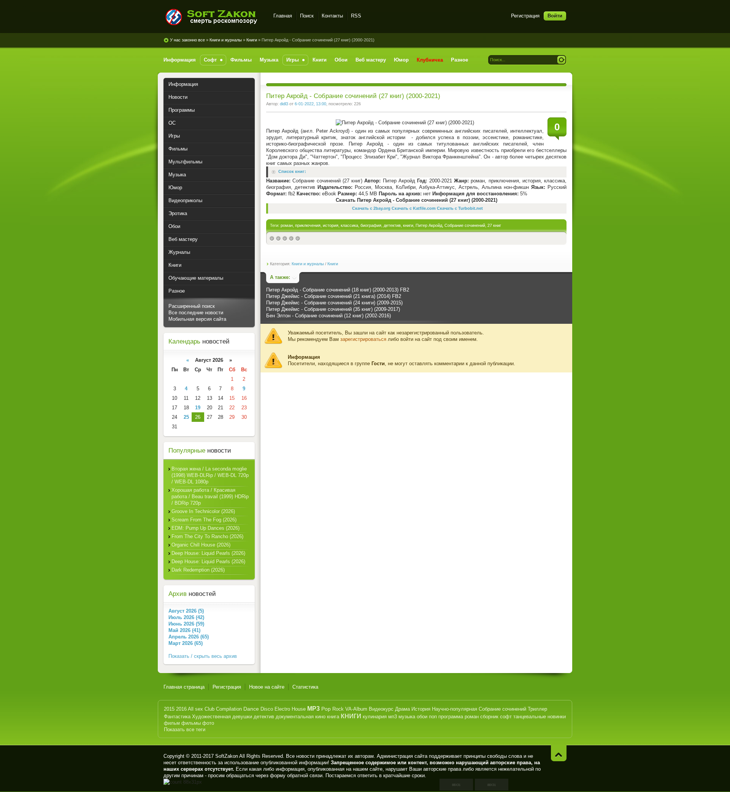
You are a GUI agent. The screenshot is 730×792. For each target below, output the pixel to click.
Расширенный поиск (191, 306)
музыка (406, 716)
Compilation (229, 709)
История (420, 709)
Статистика (305, 687)
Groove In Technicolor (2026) (203, 511)
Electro (282, 709)
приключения (308, 225)
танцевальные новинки (539, 716)
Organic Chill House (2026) (200, 545)
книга (333, 716)
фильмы (191, 723)
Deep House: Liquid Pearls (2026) (208, 553)
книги (408, 225)
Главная (282, 16)
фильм (172, 723)
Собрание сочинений (464, 225)
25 (186, 417)
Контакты (332, 16)
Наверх (559, 753)
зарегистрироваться (363, 339)
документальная (295, 716)
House (299, 709)
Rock (338, 709)
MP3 (313, 708)
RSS (356, 16)
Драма (402, 709)
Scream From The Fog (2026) (203, 520)
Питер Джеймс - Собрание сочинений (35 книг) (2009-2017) (333, 309)
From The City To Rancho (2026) (207, 536)
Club (209, 709)
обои (422, 716)
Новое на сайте (266, 687)
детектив (392, 225)
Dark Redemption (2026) (198, 570)
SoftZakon (226, 756)
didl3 (284, 103)
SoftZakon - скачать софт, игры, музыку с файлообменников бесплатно (213, 17)
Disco (266, 709)
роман (287, 225)
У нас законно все (187, 40)
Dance (251, 709)
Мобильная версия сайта (197, 319)
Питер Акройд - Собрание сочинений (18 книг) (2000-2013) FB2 (337, 290)
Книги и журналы (225, 40)
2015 (169, 709)
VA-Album (356, 709)
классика (349, 225)
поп (433, 716)
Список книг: (292, 171)
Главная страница (184, 687)
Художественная (211, 716)
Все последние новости (195, 312)
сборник (489, 716)
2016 (181, 709)
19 (197, 407)
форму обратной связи (296, 775)
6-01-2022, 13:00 (310, 103)
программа (450, 716)
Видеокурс (381, 709)
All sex (195, 709)
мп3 (392, 716)
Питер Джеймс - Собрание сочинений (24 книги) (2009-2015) (334, 303)
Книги (251, 40)
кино (320, 716)
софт (506, 716)
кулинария (375, 716)
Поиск (307, 16)
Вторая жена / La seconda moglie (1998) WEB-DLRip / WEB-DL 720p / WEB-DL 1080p (210, 475)
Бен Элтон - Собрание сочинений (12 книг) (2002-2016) (328, 315)
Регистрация (525, 16)
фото (208, 723)
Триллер (537, 709)
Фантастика (177, 716)
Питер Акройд (429, 225)
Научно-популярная (454, 709)
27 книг (494, 225)
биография (370, 225)
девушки (242, 716)
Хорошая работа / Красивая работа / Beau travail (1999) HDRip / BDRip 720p (210, 496)
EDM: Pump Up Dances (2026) (205, 528)
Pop (326, 709)
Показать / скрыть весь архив (202, 656)
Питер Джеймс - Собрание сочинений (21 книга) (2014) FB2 (333, 296)
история (330, 225)
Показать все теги (184, 729)
